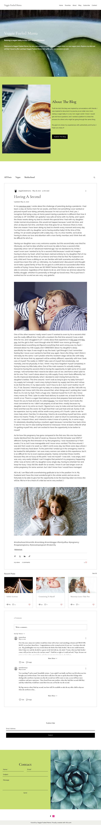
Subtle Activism (12, 596)
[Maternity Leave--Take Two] (82, 585)
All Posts (8, 177)
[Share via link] (29, 556)
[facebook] (50, 816)
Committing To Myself (47, 596)
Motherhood (29, 177)
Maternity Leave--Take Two (80, 596)
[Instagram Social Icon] (53, 816)
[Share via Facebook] (15, 556)
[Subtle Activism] (18, 585)
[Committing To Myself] (50, 585)
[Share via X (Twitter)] (20, 556)
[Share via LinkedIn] (25, 556)
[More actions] (86, 191)
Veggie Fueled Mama (13, 5)
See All (94, 573)
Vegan (17, 177)
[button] (60, 137)
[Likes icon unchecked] (20, 662)
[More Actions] (86, 638)
